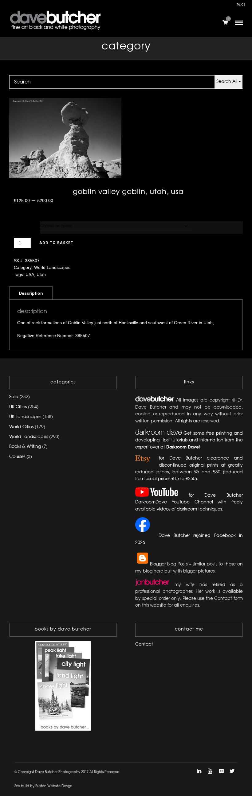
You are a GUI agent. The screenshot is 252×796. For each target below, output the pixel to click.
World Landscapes (52, 267)
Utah (41, 274)
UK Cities (18, 407)
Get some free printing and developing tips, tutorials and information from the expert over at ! (189, 440)
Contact (144, 645)
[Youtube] (209, 771)
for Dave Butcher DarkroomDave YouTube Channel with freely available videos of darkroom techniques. (189, 502)
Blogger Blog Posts (168, 564)
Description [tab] (31, 293)
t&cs (241, 4)
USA (30, 274)
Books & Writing (25, 447)
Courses (17, 457)
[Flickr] (221, 771)
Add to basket (56, 243)
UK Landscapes (25, 417)
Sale (13, 397)
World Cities (21, 427)
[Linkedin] (198, 771)
